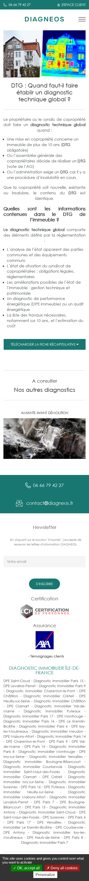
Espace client (73, 5)
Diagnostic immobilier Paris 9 (62, 686)
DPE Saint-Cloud (16, 681)
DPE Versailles (49, 822)
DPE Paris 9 (58, 741)
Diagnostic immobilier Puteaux (52, 711)
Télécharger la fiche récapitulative (43, 344)
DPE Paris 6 (77, 817)
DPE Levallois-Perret (19, 686)
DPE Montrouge (70, 716)
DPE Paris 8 (73, 837)
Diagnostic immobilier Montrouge (46, 751)
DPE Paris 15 (35, 807)
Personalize (45, 875)
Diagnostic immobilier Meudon (57, 731)
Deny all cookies (64, 868)
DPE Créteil (52, 777)
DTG (82, 160)
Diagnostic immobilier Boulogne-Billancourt (42, 762)
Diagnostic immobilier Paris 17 (28, 716)
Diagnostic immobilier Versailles (56, 756)
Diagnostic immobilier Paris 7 (44, 842)
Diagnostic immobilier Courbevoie (33, 767)
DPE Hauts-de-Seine (43, 837)
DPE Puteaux (54, 787)
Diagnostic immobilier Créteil (48, 696)
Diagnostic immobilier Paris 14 (61, 736)
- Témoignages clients (46, 656)
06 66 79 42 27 (20, 5)
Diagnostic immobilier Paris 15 (58, 681)
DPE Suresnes (53, 817)
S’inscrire (44, 584)
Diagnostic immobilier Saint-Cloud (47, 812)
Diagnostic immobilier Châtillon (60, 701)
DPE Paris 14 (34, 746)
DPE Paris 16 (30, 787)
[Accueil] (44, 19)
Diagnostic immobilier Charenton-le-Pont (40, 691)
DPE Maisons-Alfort (18, 736)
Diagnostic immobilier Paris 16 (28, 721)
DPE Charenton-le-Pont (25, 741)
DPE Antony (14, 832)
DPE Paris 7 (44, 802)
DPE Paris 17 (19, 822)
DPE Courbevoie (69, 827)
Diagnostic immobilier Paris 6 (43, 726)
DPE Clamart (18, 706)
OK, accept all (28, 868)
